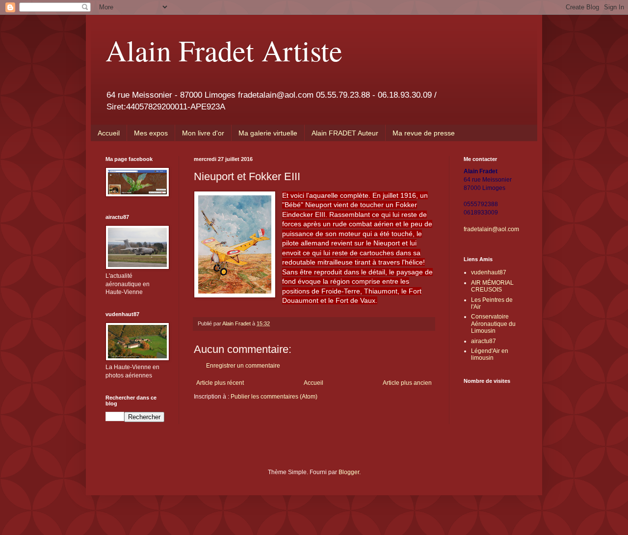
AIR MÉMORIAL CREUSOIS (492, 286)
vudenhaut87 (488, 272)
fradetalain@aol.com (491, 229)
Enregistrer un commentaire (243, 365)
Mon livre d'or (203, 133)
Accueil (109, 133)
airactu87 (483, 341)
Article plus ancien (407, 382)
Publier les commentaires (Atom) (274, 396)
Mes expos (151, 133)
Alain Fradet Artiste (223, 50)
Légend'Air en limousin (489, 354)
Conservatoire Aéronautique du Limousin (493, 323)
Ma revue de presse (423, 133)
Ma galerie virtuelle (267, 133)
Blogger (349, 472)
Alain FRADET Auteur (345, 133)
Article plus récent (220, 382)
